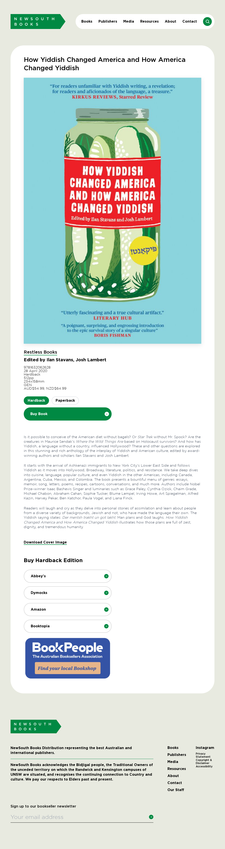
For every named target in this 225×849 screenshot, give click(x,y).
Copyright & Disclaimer (204, 761)
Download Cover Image (45, 542)
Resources (149, 21)
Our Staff (175, 790)
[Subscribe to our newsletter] (151, 817)
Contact (189, 21)
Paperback (65, 400)
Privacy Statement (203, 755)
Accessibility (204, 766)
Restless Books (40, 352)
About (170, 21)
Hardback (36, 400)
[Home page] (38, 21)
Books (86, 21)
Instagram (205, 748)
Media (128, 21)
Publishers (107, 21)
